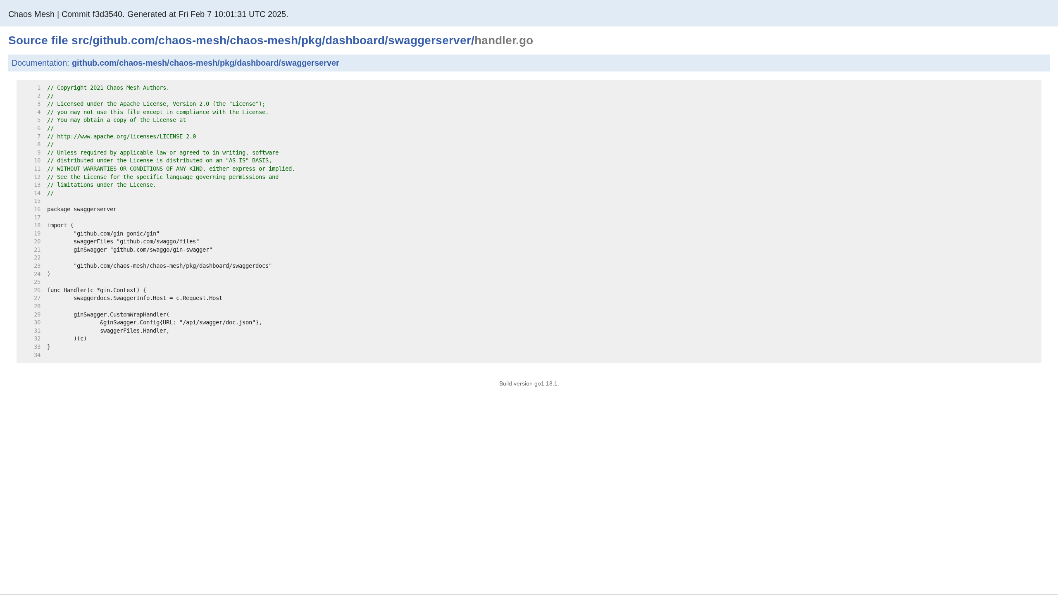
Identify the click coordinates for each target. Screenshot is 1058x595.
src (80, 40)
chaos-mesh (192, 40)
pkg (311, 40)
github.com (124, 40)
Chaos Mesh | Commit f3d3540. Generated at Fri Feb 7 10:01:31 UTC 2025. (148, 14)
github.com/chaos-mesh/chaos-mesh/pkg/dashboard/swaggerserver (205, 62)
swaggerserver (429, 40)
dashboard (355, 40)
